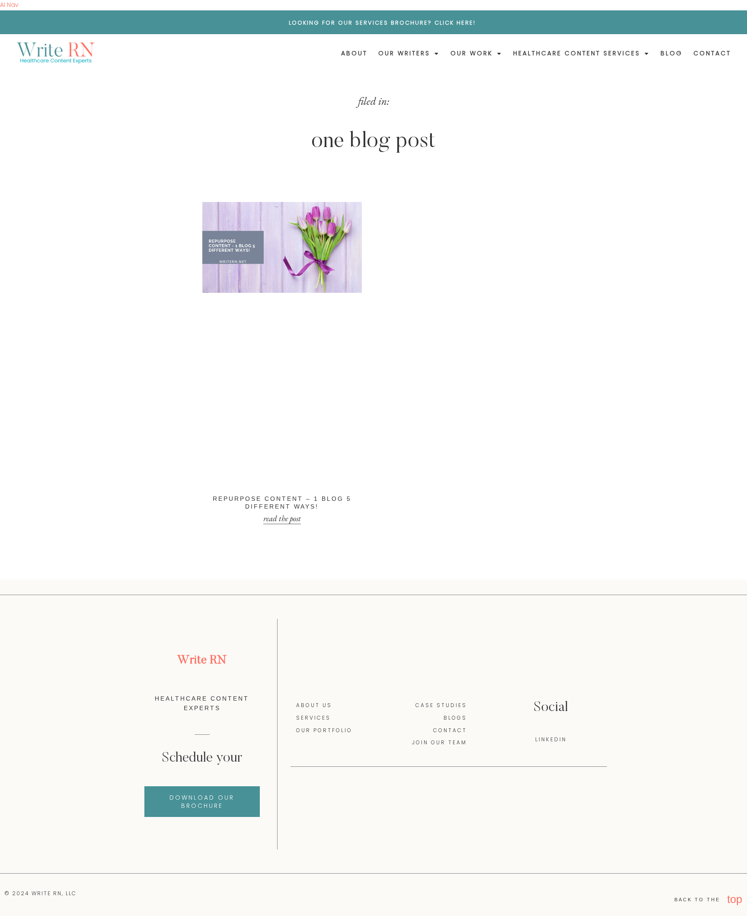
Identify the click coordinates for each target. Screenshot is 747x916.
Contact (712, 53)
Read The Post (282, 427)
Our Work (471, 53)
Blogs (455, 626)
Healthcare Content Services (576, 53)
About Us (314, 614)
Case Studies (441, 614)
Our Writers (404, 53)
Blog (672, 53)
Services (313, 626)
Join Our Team (439, 651)
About (354, 53)
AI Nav (9, 4)
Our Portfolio (324, 639)
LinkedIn (551, 648)
